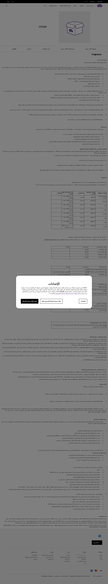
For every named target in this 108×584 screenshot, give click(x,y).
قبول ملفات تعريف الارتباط (30, 301)
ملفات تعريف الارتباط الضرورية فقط (51, 301)
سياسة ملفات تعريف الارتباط (73, 293)
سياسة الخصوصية (60, 293)
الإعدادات (83, 301)
